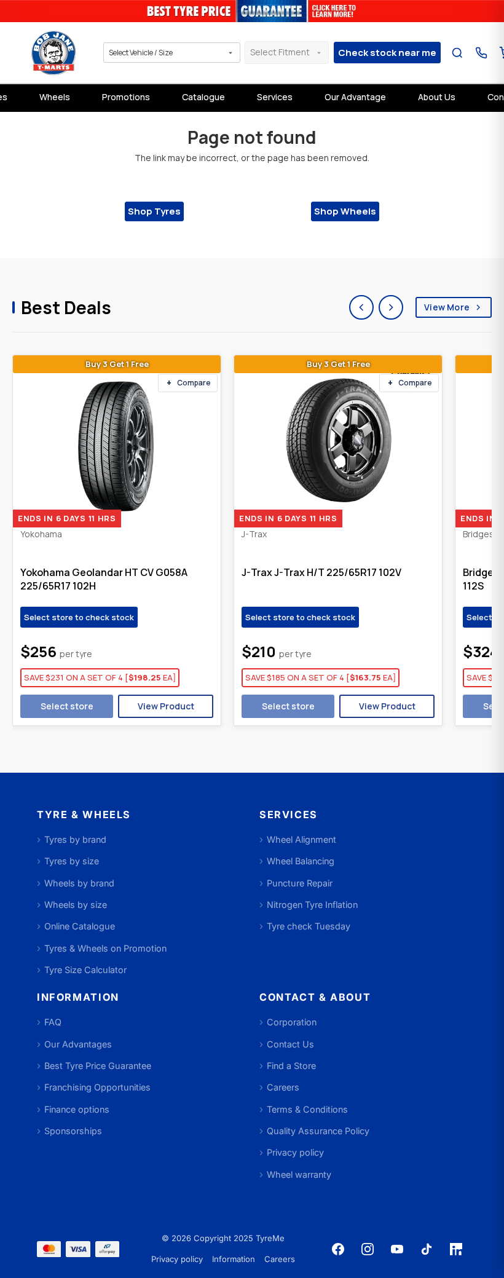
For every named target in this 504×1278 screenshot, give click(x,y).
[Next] (391, 307)
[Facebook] (338, 1249)
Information (233, 1259)
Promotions (126, 97)
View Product (166, 706)
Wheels (54, 97)
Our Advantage (355, 97)
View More (447, 307)
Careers (279, 1259)
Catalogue (203, 97)
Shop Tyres (154, 211)
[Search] (457, 52)
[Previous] (361, 307)
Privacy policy (177, 1259)
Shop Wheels (345, 211)
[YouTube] (397, 1249)
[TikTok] (426, 1249)
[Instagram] (367, 1249)
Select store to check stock (79, 617)
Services (275, 97)
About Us (436, 97)
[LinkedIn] (456, 1249)
